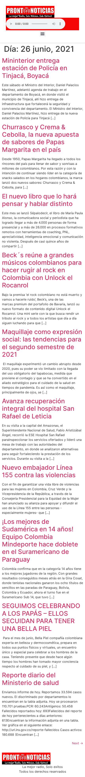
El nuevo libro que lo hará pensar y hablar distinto (39, 200)
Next (77, 743)
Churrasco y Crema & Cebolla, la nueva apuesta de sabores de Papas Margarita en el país (40, 138)
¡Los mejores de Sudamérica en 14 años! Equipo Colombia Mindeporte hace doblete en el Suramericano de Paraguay (40, 540)
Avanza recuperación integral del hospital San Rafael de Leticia (38, 408)
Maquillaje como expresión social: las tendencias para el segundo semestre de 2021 (42, 343)
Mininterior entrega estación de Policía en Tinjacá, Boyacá (34, 68)
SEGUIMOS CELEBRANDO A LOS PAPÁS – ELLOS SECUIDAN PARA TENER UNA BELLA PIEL (41, 617)
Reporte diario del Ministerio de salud (30, 678)
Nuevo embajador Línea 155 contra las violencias (39, 471)
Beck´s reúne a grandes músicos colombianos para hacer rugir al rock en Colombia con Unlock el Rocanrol (42, 270)
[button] (42, 33)
